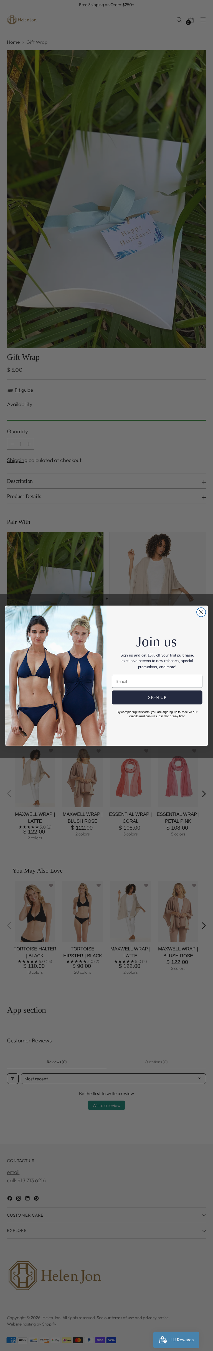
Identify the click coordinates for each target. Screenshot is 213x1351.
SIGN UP (157, 697)
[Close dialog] (201, 612)
